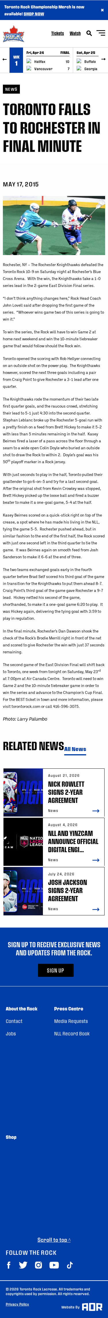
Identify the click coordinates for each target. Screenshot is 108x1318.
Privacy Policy (17, 1304)
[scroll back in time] (5, 60)
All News (75, 749)
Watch (75, 33)
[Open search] (89, 33)
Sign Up (55, 970)
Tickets (57, 33)
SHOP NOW (34, 13)
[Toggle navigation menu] (100, 33)
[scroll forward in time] (103, 60)
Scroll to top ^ (54, 1240)
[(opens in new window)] (9, 1265)
